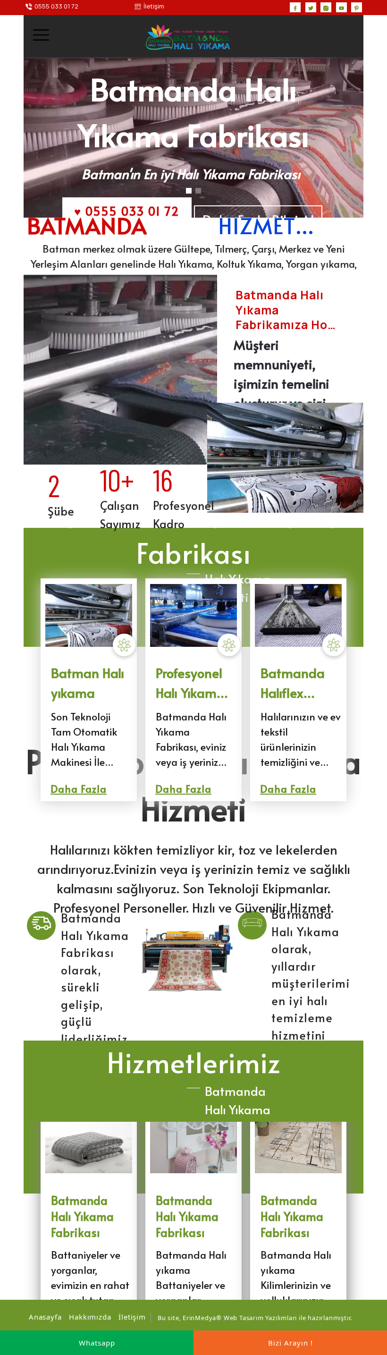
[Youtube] (341, 7)
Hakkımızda (90, 1316)
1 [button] (189, 191)
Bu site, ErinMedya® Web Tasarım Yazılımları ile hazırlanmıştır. (255, 1317)
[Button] (41, 925)
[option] (193, 137)
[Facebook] (295, 7)
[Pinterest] (356, 7)
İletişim (131, 1316)
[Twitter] (310, 7)
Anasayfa (45, 1316)
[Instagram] (325, 7)
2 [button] (198, 191)
